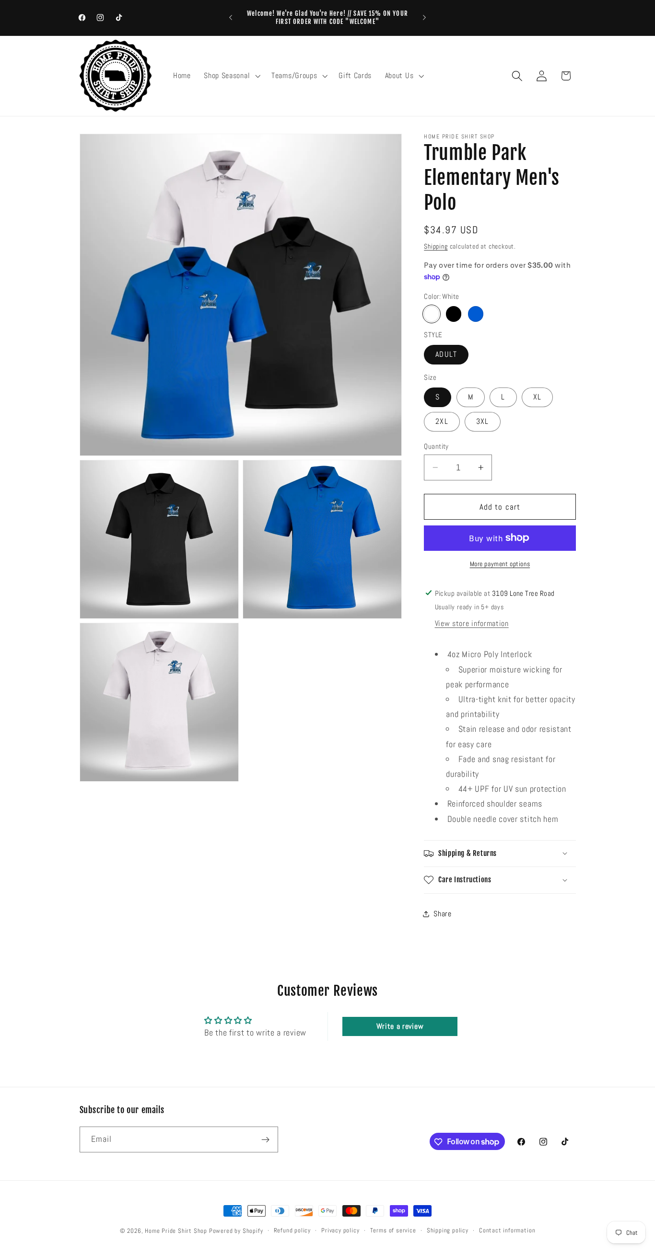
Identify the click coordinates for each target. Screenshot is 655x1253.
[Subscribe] (265, 1139)
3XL (482, 421)
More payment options (500, 563)
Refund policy (292, 1230)
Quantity (436, 445)
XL (537, 397)
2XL (441, 421)
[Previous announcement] (230, 17)
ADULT (446, 354)
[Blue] (475, 313)
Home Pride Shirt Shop (176, 1231)
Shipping (435, 245)
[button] (231, 75)
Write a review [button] (400, 1026)
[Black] (453, 313)
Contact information (507, 1230)
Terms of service (393, 1230)
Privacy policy (340, 1230)
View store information (472, 623)
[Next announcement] (424, 17)
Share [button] (442, 914)
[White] (431, 313)
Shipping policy (447, 1230)
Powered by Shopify (236, 1231)
